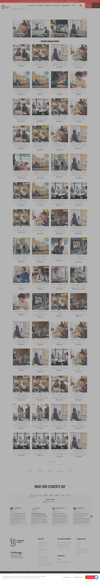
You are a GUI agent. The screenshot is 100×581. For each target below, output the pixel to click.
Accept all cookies (91, 577)
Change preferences (67, 577)
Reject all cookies (78, 577)
